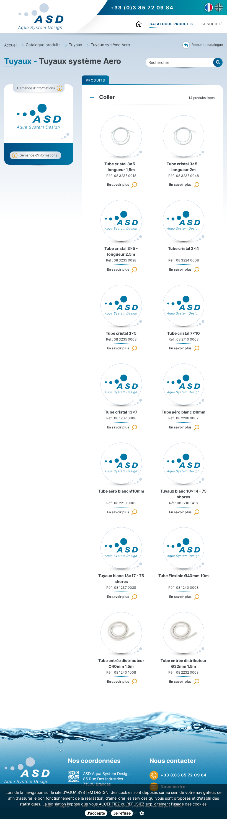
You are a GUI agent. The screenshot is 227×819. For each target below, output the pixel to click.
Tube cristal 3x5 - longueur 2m (183, 166)
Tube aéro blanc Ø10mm (121, 491)
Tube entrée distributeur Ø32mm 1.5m (184, 663)
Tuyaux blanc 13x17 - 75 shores (121, 578)
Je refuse (122, 813)
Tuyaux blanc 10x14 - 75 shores (183, 494)
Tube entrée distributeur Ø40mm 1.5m (121, 663)
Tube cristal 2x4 (183, 248)
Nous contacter (172, 760)
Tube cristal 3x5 (121, 333)
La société (212, 24)
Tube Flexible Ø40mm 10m (183, 575)
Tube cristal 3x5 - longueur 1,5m (121, 166)
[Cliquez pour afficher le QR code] (73, 776)
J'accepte (96, 813)
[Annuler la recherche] (218, 62)
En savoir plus (118, 184)
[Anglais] (219, 7)
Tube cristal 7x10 (183, 333)
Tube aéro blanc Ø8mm (183, 412)
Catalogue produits (171, 24)
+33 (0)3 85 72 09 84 (142, 8)
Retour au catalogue (207, 45)
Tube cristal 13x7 (121, 412)
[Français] (209, 7)
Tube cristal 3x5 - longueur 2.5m (121, 251)
